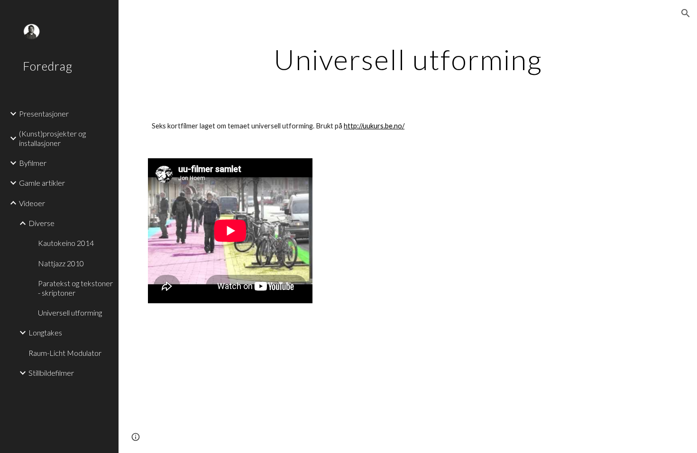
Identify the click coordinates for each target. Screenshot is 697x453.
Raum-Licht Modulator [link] (64, 352)
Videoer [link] (32, 203)
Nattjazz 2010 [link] (61, 263)
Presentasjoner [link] (44, 113)
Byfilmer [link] (32, 162)
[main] (408, 59)
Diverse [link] (41, 222)
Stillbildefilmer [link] (51, 372)
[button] (685, 13)
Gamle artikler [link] (42, 182)
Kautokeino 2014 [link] (66, 242)
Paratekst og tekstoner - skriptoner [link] (75, 288)
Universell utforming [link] (70, 312)
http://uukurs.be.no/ (374, 126)
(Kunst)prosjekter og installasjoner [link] (52, 138)
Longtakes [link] (45, 332)
